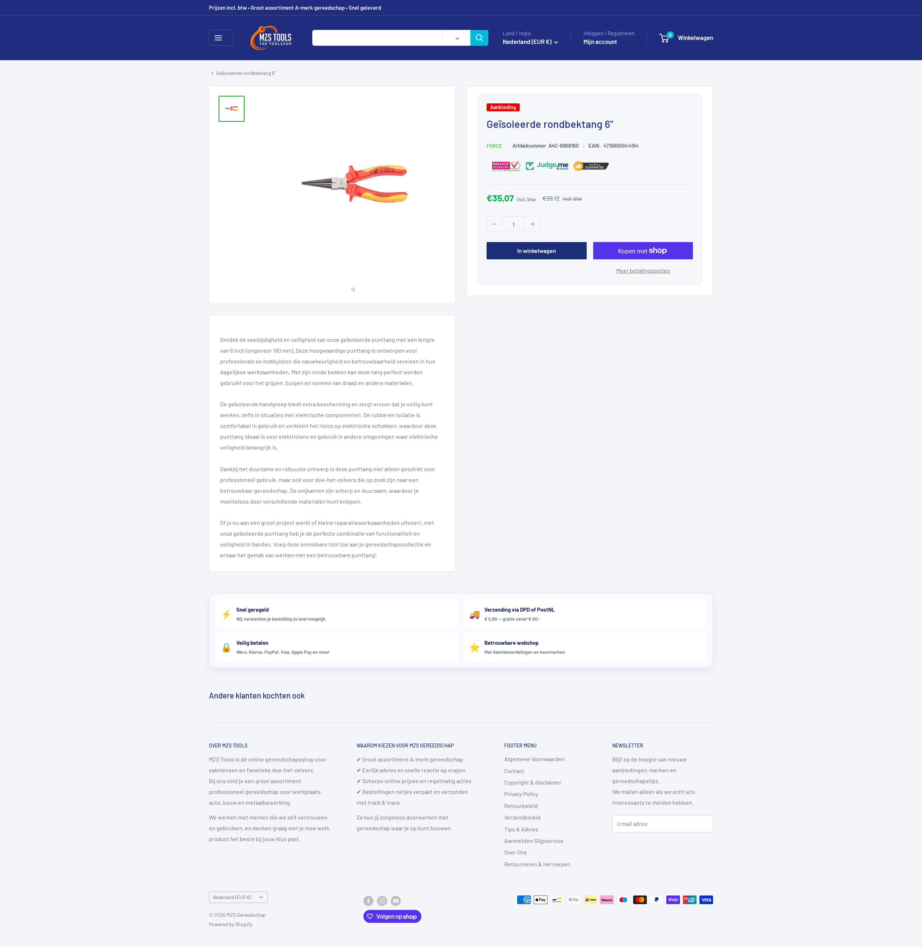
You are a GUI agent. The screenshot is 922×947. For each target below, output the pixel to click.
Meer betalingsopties (643, 270)
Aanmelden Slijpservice (534, 840)
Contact (514, 770)
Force (494, 146)
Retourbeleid (521, 805)
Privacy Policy (521, 793)
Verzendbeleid (522, 817)
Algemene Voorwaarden (534, 758)
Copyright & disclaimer (532, 782)
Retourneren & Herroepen (537, 864)
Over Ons (515, 852)
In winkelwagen (536, 250)
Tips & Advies (521, 829)
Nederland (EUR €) (232, 897)
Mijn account (600, 41)
